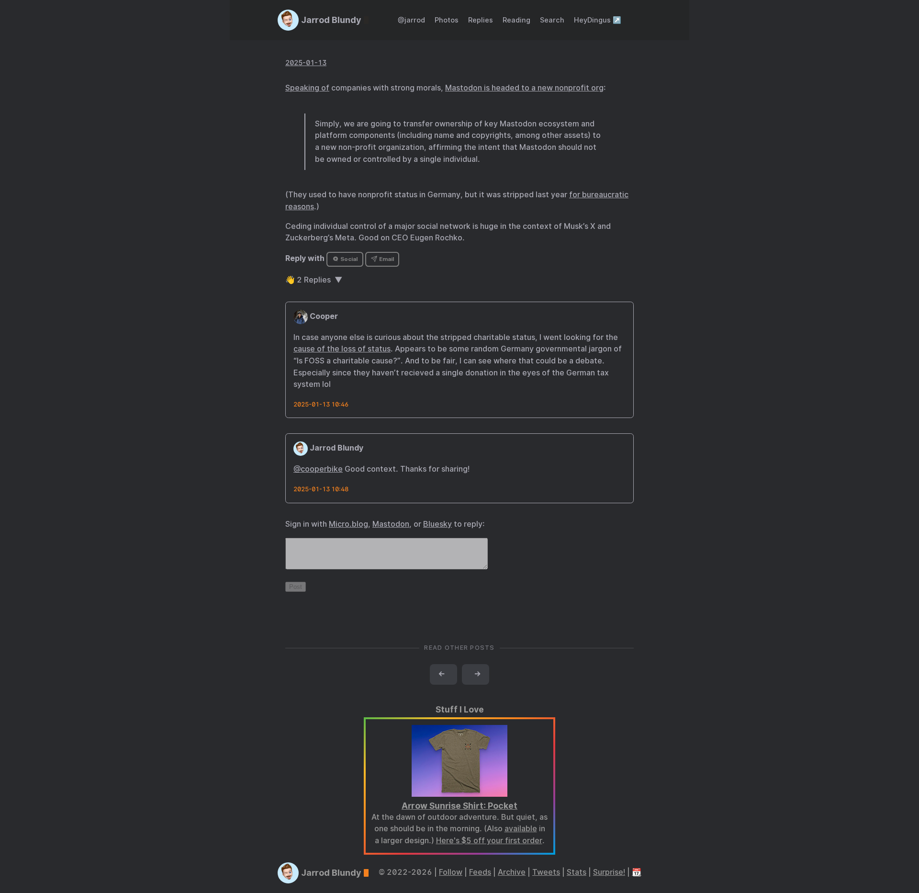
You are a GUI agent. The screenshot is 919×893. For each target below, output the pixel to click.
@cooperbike (318, 469)
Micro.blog (348, 524)
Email (386, 259)
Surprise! (609, 872)
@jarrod (411, 20)
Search (552, 20)
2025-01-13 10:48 (320, 489)
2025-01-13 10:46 (320, 404)
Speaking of (307, 87)
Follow (450, 872)
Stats (576, 872)
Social (348, 259)
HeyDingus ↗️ (597, 20)
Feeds (480, 872)
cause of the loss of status (342, 348)
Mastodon (390, 524)
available (520, 828)
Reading (516, 20)
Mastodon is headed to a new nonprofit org (524, 87)
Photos (447, 20)
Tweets (546, 872)
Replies (480, 20)
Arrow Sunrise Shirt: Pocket (459, 806)
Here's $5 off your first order (489, 840)
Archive (512, 872)
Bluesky (437, 524)
